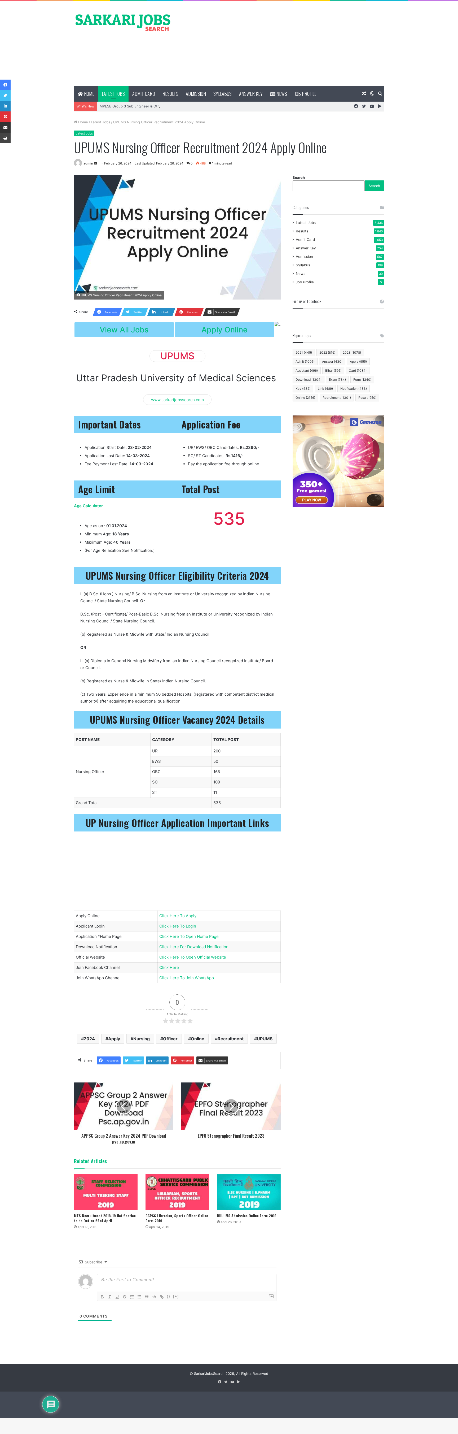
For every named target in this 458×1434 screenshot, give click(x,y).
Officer (170, 1038)
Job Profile (305, 93)
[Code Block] (154, 1297)
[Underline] (117, 1297)
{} (168, 1296)
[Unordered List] (139, 1297)
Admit (305, 361)
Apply (114, 1038)
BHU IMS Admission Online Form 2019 (246, 1215)
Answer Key (251, 93)
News (281, 93)
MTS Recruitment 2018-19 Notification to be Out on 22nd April (105, 1218)
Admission (196, 93)
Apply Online (224, 329)
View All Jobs (124, 329)
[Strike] (124, 1297)
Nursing (141, 1038)
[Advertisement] (282, 43)
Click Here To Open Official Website (192, 957)
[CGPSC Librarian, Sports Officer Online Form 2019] (177, 1192)
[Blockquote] (147, 1297)
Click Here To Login (177, 926)
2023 (352, 352)
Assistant (307, 370)
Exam (337, 380)
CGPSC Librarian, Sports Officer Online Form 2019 (177, 1218)
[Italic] (109, 1297)
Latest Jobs (113, 93)
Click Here (169, 967)
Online (197, 1038)
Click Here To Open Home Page (189, 936)
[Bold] (102, 1297)
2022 (327, 352)
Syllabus (222, 93)
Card (358, 370)
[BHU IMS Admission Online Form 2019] (249, 1192)
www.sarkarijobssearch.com (177, 399)
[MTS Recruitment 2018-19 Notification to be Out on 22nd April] (106, 1192)
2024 (89, 1038)
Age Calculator (88, 505)
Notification (353, 389)
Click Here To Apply (177, 915)
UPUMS (264, 1038)
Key (303, 389)
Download (309, 380)
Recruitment (231, 1038)
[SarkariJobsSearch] (123, 22)
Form (362, 380)
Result (367, 398)
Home (88, 93)
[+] (176, 1296)
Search (299, 177)
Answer (332, 361)
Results (170, 93)
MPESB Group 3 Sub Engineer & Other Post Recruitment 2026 (151, 106)
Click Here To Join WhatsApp (186, 977)
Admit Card (143, 93)
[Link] (161, 1297)
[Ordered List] (132, 1297)
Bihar (333, 370)
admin (88, 163)
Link (325, 389)
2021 (304, 352)
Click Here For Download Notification (193, 946)
